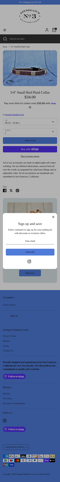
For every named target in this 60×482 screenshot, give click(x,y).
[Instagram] (29, 261)
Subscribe (30, 252)
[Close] (53, 217)
